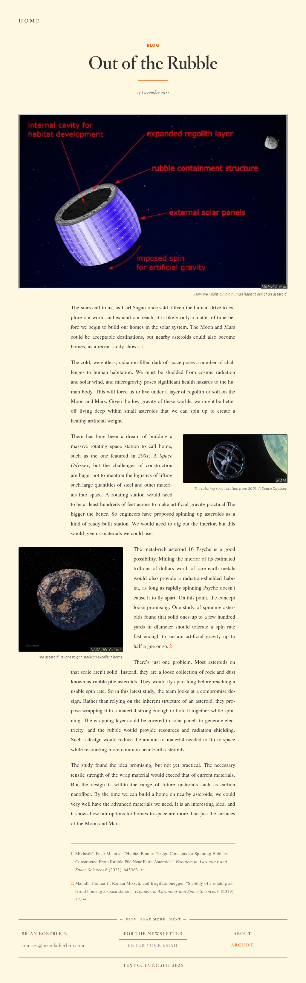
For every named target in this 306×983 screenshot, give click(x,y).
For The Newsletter (153, 933)
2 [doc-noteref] (170, 645)
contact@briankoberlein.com (53, 945)
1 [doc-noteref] (142, 346)
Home (29, 20)
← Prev (128, 919)
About (243, 933)
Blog (153, 45)
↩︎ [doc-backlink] (143, 870)
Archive (242, 945)
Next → (178, 919)
